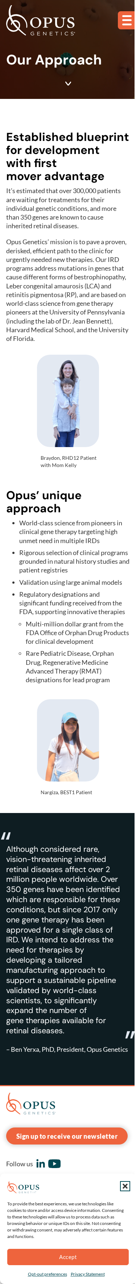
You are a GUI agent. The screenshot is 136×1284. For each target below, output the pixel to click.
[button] (125, 1186)
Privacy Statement (88, 1274)
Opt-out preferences (47, 1274)
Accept (68, 1257)
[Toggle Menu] (127, 20)
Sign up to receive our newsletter (67, 1136)
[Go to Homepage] (40, 20)
